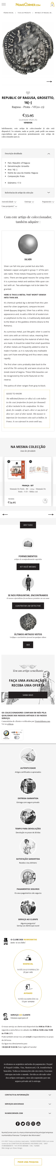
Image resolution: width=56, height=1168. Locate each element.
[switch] (16, 737)
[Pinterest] (28, 1123)
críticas (10, 724)
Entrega (28, 201)
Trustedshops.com (42, 721)
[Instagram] (33, 1123)
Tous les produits (24, 13)
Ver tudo (28, 525)
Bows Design (17, 1148)
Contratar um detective (28, 605)
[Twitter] (23, 1123)
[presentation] (6, 81)
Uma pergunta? (8, 206)
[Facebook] (17, 1123)
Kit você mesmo (28, 566)
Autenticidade (8, 201)
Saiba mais (28, 695)
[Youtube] (38, 1123)
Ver (28, 644)
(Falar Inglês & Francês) (19, 1047)
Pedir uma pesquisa (28, 1162)
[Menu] (21, 731)
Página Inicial (8, 13)
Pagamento (47, 201)
